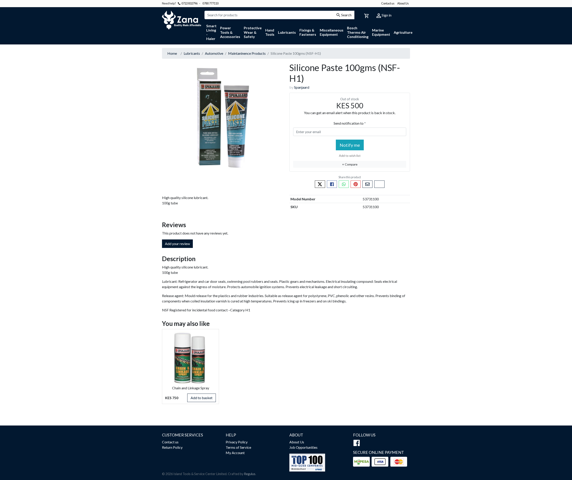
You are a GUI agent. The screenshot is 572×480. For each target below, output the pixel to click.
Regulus (249, 474)
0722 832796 (189, 3)
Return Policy (172, 447)
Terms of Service (238, 447)
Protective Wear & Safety (253, 32)
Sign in (386, 15)
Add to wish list (350, 155)
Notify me (350, 145)
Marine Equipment (381, 32)
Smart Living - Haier (211, 32)
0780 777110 (209, 3)
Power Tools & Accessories (230, 32)
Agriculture (403, 32)
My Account (235, 453)
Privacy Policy (237, 442)
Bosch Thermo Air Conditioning (357, 32)
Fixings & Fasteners (307, 32)
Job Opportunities (303, 447)
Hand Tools (269, 32)
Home (172, 53)
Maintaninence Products (247, 53)
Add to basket (201, 398)
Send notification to (349, 123)
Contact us (387, 3)
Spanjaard (301, 87)
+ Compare (350, 164)
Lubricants (287, 32)
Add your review (177, 243)
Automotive (214, 53)
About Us (403, 3)
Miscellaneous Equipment (331, 32)
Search (346, 15)
